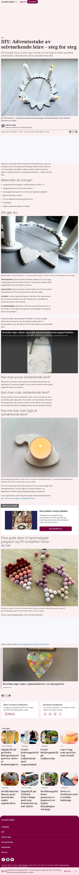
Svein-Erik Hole (64, 865)
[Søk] (16, 2)
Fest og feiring (7, 842)
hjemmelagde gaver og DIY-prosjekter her (33, 644)
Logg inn (22, 2)
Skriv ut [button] (11, 714)
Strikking (5, 827)
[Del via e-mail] (76, 131)
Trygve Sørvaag (23, 867)
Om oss (4, 852)
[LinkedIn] (55, 714)
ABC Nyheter (23, 865)
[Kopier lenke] (60, 714)
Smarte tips (6, 837)
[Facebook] (45, 714)
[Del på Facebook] (70, 131)
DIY (3, 832)
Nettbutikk (6, 847)
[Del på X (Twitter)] (73, 131)
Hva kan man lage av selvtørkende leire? (19, 498)
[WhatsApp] (50, 714)
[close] (76, 871)
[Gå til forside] (8, 1)
